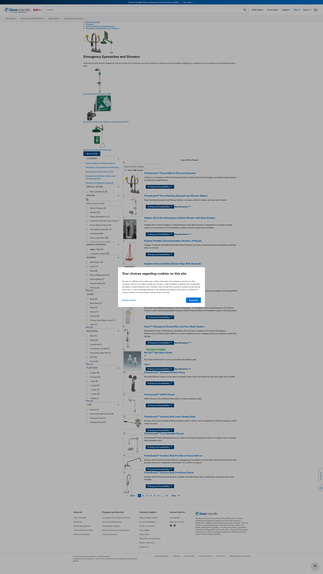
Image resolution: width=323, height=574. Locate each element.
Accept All (193, 300)
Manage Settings (129, 300)
